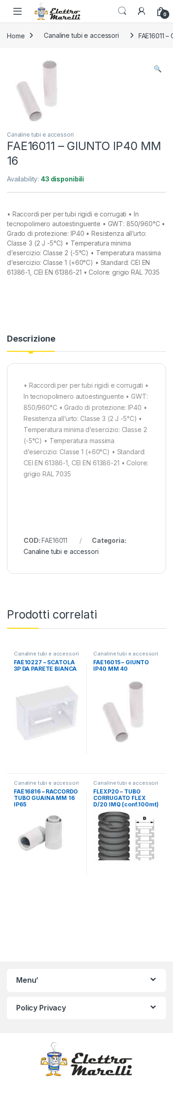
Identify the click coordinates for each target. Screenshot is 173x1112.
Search (122, 11)
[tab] (31, 343)
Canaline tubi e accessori (81, 35)
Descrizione (31, 339)
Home (15, 35)
